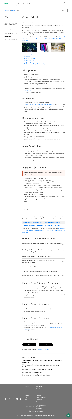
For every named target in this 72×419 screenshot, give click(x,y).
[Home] (8, 4)
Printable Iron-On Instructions (32, 372)
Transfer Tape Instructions (11, 29)
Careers (26, 401)
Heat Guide (39, 408)
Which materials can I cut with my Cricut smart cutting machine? (40, 366)
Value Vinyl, (25, 38)
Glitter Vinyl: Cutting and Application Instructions (11, 32)
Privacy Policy (28, 391)
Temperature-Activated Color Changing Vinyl (41, 38)
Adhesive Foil (7, 20)
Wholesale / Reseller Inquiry (41, 406)
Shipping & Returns (40, 391)
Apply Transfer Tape (29, 60)
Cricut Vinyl (7, 36)
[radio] (29, 344)
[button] (68, 415)
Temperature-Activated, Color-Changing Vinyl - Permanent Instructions (10, 24)
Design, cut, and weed (29, 58)
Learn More (27, 90)
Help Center (7, 10)
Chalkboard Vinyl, (58, 38)
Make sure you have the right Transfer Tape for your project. (39, 104)
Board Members (40, 388)
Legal (26, 388)
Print (63, 10)
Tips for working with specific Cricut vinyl (34, 64)
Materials (13, 10)
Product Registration (29, 406)
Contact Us (27, 395)
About (26, 393)
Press (26, 397)
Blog (26, 399)
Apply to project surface (30, 62)
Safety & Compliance (41, 397)
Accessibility (39, 399)
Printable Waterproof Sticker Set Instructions (37, 369)
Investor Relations (29, 404)
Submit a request (43, 350)
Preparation (27, 56)
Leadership (39, 386)
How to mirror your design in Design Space (36, 375)
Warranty (38, 395)
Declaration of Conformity (39, 402)
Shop (37, 393)
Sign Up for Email (58, 399)
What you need (28, 55)
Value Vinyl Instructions (10, 39)
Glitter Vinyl (61, 37)
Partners (27, 386)
